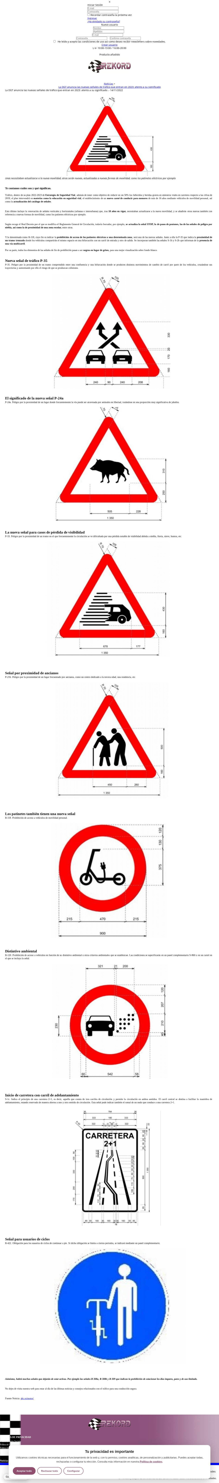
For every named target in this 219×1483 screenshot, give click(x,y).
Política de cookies (151, 1461)
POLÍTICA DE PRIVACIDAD (15, 1437)
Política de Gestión (7, 1444)
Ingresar (92, 18)
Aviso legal (4, 1454)
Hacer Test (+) (109, 51)
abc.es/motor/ (27, 1398)
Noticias (4, 1460)
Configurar (73, 1471)
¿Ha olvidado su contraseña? (103, 21)
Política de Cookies (8, 1451)
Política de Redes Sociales (10, 1441)
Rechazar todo (49, 1471)
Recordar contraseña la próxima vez (111, 15)
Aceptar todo (24, 1471)
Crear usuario (109, 44)
